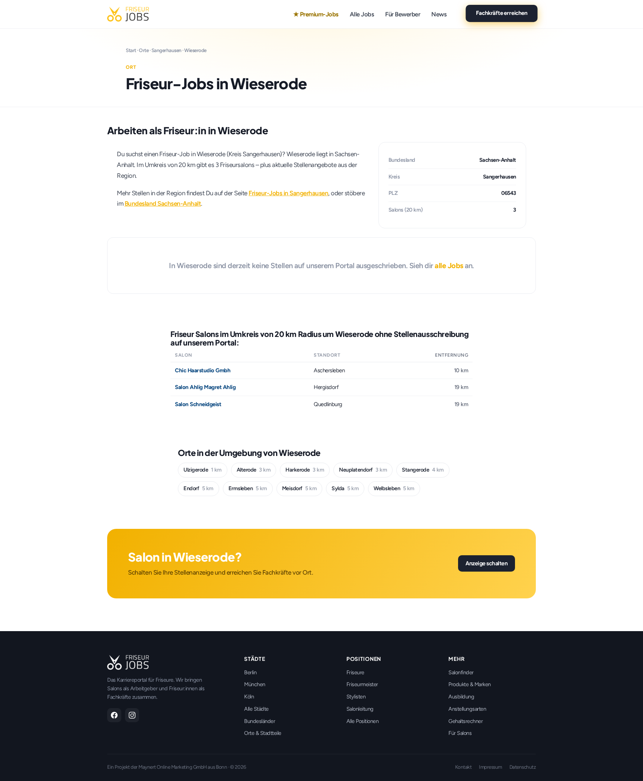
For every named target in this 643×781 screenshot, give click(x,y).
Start (131, 50)
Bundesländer (259, 721)
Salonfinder (461, 672)
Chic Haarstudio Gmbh (202, 370)
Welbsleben (394, 488)
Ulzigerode (202, 469)
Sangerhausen (166, 50)
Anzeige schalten (487, 563)
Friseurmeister (362, 684)
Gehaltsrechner (465, 721)
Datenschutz (522, 767)
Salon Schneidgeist (198, 404)
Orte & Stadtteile (262, 733)
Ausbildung (461, 696)
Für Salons (459, 733)
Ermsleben (247, 488)
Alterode (254, 469)
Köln (249, 696)
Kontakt (463, 767)
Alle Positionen (362, 721)
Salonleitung (360, 709)
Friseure (355, 672)
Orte (143, 50)
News (439, 14)
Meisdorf (299, 488)
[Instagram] (132, 715)
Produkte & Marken (469, 684)
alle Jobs (449, 265)
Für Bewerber (402, 14)
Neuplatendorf (363, 469)
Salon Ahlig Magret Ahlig (205, 387)
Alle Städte (256, 709)
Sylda (345, 488)
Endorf (198, 488)
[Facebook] (114, 715)
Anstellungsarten (467, 709)
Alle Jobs (362, 14)
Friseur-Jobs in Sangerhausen (288, 193)
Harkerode (304, 469)
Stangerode (423, 469)
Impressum (490, 767)
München (254, 684)
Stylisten (356, 696)
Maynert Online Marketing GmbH (172, 767)
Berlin (250, 672)
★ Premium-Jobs (316, 14)
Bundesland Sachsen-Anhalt (163, 203)
